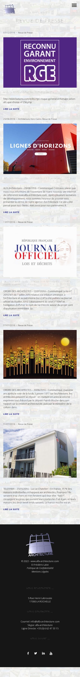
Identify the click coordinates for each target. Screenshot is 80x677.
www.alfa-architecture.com (45, 561)
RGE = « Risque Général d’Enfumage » (28, 92)
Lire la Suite (11, 109)
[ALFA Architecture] (9, 9)
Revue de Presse (25, 32)
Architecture (24, 119)
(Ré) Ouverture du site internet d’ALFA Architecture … (39, 180)
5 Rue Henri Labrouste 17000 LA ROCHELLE (40, 600)
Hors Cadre (36, 119)
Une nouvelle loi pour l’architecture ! (30, 384)
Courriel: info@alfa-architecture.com (40, 621)
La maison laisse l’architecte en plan (29, 482)
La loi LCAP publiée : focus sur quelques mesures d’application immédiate (37, 283)
